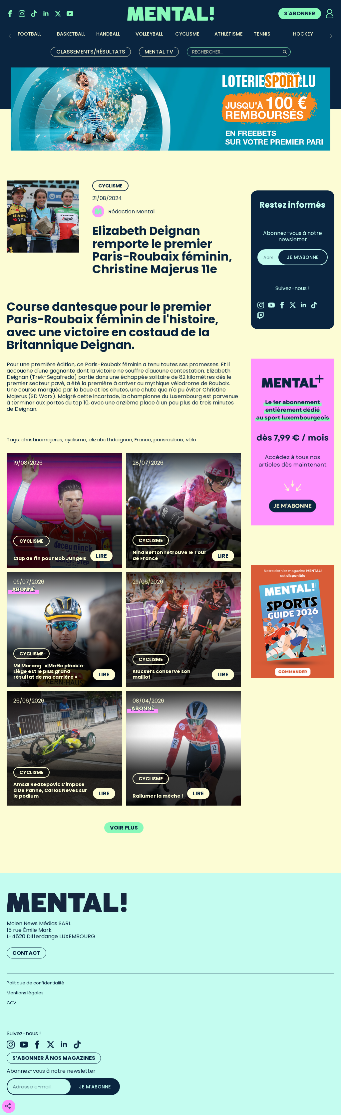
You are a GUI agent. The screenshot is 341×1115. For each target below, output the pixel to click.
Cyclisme (110, 185)
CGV (11, 1003)
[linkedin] (46, 13)
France (143, 439)
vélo (191, 439)
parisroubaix (168, 439)
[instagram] (22, 13)
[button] (331, 36)
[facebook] (10, 13)
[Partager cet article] (8, 1106)
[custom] (34, 13)
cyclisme (75, 439)
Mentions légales (25, 993)
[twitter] (58, 13)
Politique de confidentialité (35, 983)
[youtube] (70, 13)
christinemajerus (41, 439)
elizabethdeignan (110, 439)
